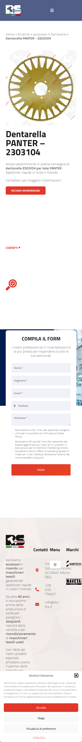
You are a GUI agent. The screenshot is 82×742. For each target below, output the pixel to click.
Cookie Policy (39, 737)
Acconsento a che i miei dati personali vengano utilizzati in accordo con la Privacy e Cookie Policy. (42, 433)
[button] (76, 675)
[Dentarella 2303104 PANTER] (41, 52)
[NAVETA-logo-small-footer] (74, 580)
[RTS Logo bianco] (13, 7)
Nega (41, 718)
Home (10, 34)
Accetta (41, 707)
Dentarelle (58, 34)
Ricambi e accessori (32, 34)
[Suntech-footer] (74, 562)
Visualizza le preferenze (41, 728)
